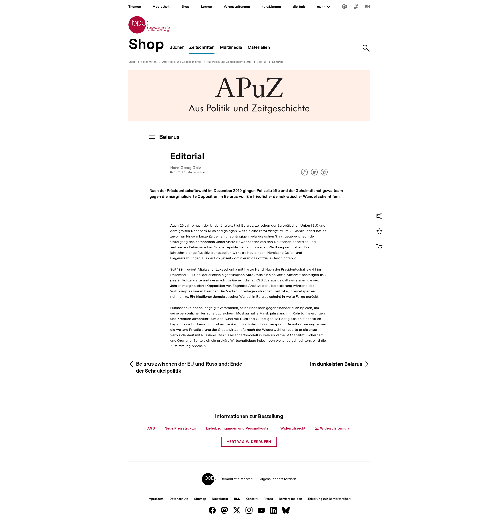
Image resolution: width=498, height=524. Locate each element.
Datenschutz (178, 499)
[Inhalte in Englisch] (367, 7)
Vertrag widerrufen (249, 442)
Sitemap (200, 499)
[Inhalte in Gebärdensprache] (355, 7)
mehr (323, 7)
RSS (237, 499)
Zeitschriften (149, 61)
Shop (131, 61)
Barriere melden (290, 499)
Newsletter (220, 499)
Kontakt (251, 499)
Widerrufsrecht (293, 428)
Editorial (277, 61)
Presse (268, 499)
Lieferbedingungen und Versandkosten (238, 428)
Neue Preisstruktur (180, 428)
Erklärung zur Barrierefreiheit (329, 499)
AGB (151, 428)
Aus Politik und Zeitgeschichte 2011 (228, 61)
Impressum (155, 499)
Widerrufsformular (335, 428)
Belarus (261, 61)
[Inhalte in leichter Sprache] (344, 7)
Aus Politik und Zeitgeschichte (181, 61)
